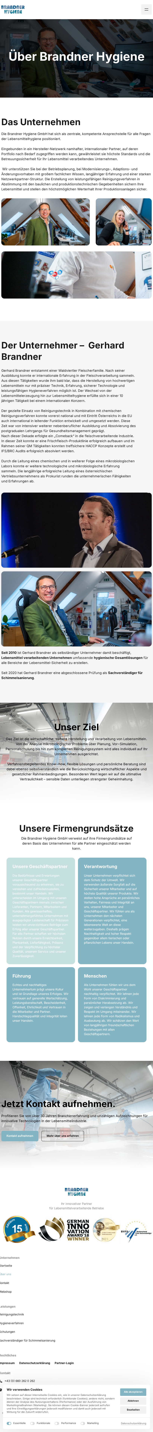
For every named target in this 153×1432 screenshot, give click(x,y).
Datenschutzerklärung (133, 1423)
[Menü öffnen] (146, 9)
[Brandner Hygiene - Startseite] (13, 9)
